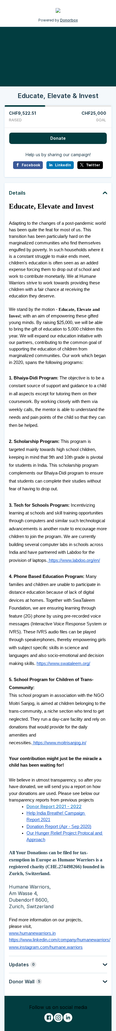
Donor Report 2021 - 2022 (53, 806)
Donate (58, 138)
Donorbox (69, 20)
